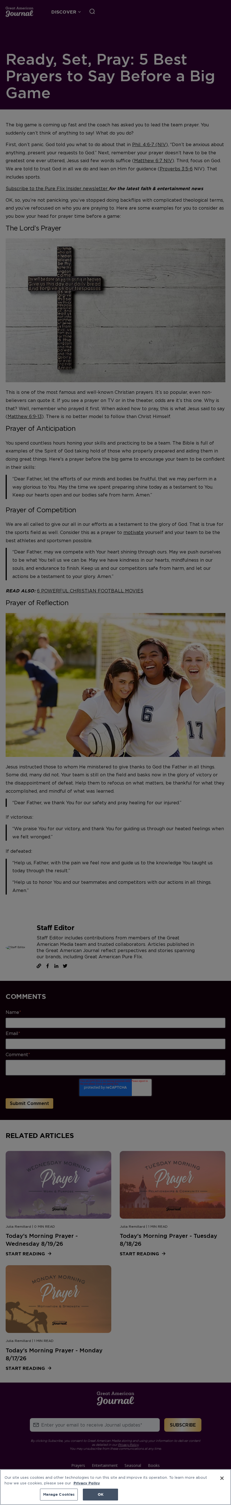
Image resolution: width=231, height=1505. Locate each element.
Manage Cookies (59, 1494)
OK (100, 1494)
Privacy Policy (87, 1483)
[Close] (222, 1478)
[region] (115, 1487)
